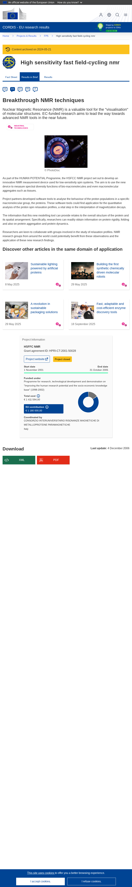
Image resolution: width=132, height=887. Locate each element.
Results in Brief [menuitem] (29, 77)
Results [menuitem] (48, 77)
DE (5, 89)
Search (117, 15)
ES (20, 89)
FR (27, 89)
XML (22, 460)
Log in (101, 15)
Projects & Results (26, 35)
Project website (35, 360)
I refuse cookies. (91, 881)
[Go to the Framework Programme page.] (9, 62)
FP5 (46, 35)
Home (6, 35)
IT (35, 89)
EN (12, 89)
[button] (109, 15)
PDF (56, 460)
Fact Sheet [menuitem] (11, 77)
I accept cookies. (40, 881)
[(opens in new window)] (14, 13)
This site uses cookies (41, 872)
